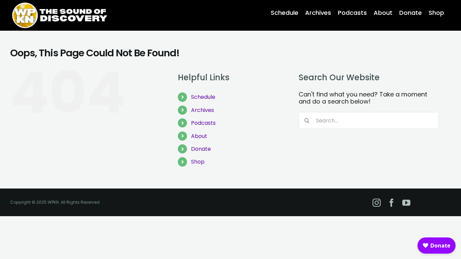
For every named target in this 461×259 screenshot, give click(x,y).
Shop (198, 162)
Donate (201, 149)
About (199, 136)
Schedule (203, 97)
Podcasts (203, 123)
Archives (202, 110)
